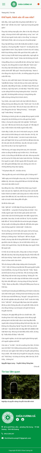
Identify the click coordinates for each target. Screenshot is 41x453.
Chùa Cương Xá (25, 416)
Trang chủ (5, 12)
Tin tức (12, 12)
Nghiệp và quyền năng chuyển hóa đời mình (18, 401)
